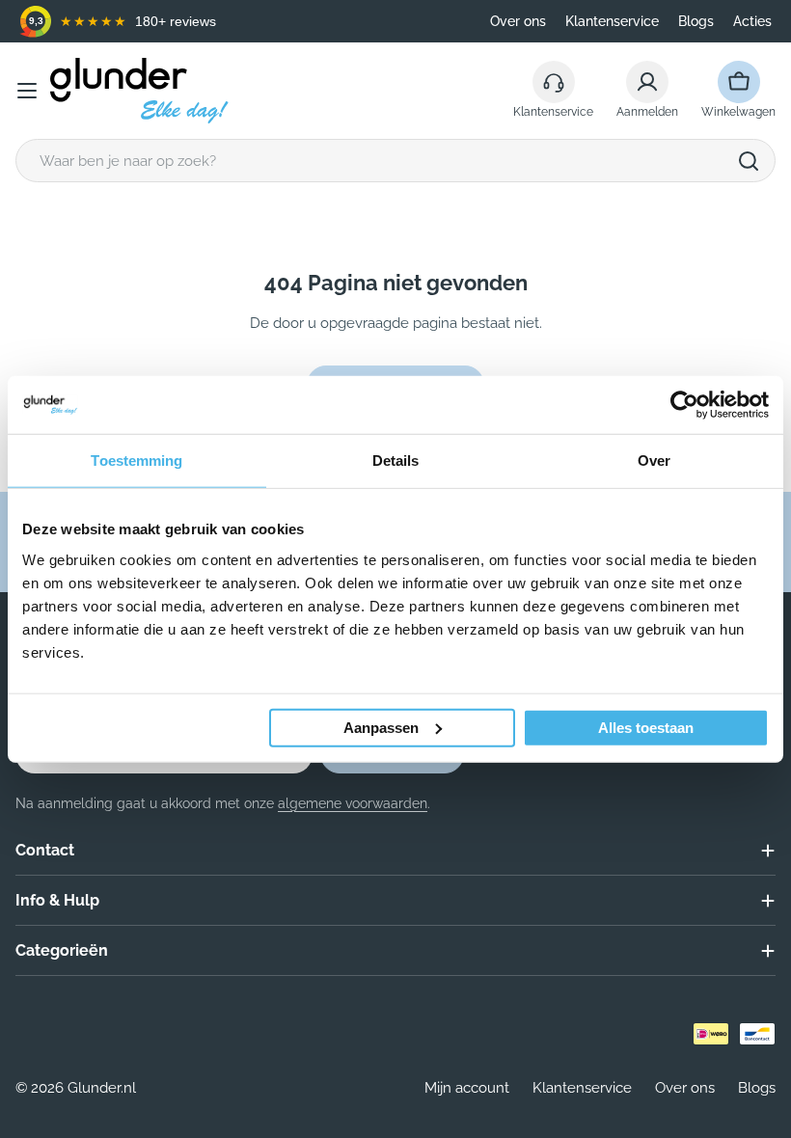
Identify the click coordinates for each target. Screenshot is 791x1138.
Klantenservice (612, 21)
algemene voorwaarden (352, 803)
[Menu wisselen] (27, 90)
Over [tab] (654, 460)
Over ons (518, 21)
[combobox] (395, 160)
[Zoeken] (748, 161)
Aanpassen (381, 726)
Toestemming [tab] (136, 460)
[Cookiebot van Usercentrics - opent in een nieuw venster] (684, 405)
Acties (752, 21)
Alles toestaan (646, 726)
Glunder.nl (102, 1088)
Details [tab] (396, 460)
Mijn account (466, 1088)
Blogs (696, 21)
